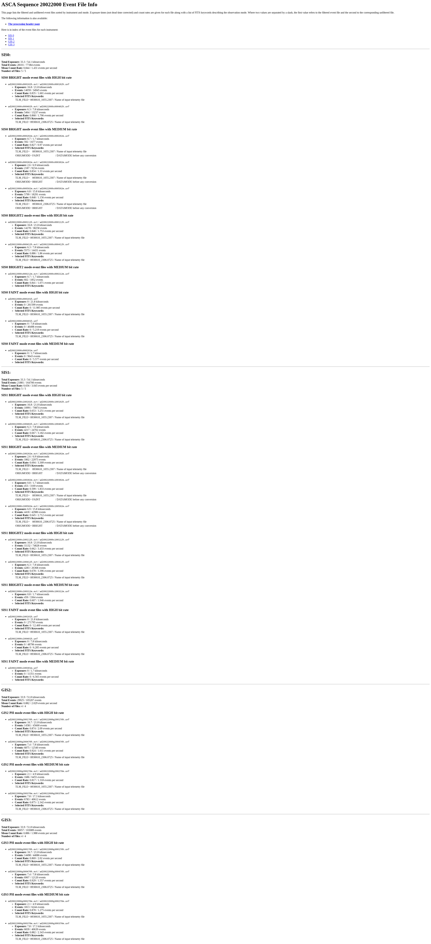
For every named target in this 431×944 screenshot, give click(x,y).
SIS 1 (11, 38)
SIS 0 (11, 35)
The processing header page (24, 24)
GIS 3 (11, 44)
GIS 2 (11, 41)
